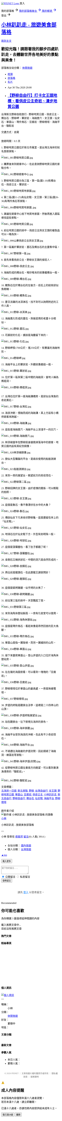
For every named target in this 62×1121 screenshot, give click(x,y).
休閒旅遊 (27, 68)
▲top (4, 855)
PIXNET (15, 1073)
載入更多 (7, 861)
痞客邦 (19, 836)
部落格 (11, 78)
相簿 (10, 74)
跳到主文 (6, 41)
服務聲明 (35, 1077)
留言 (26, 836)
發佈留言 (7, 880)
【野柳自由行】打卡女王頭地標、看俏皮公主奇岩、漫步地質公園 (32, 101)
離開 (18, 1115)
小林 (3, 818)
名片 (10, 82)
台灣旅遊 (26, 849)
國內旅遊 (26, 845)
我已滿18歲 (8, 1115)
